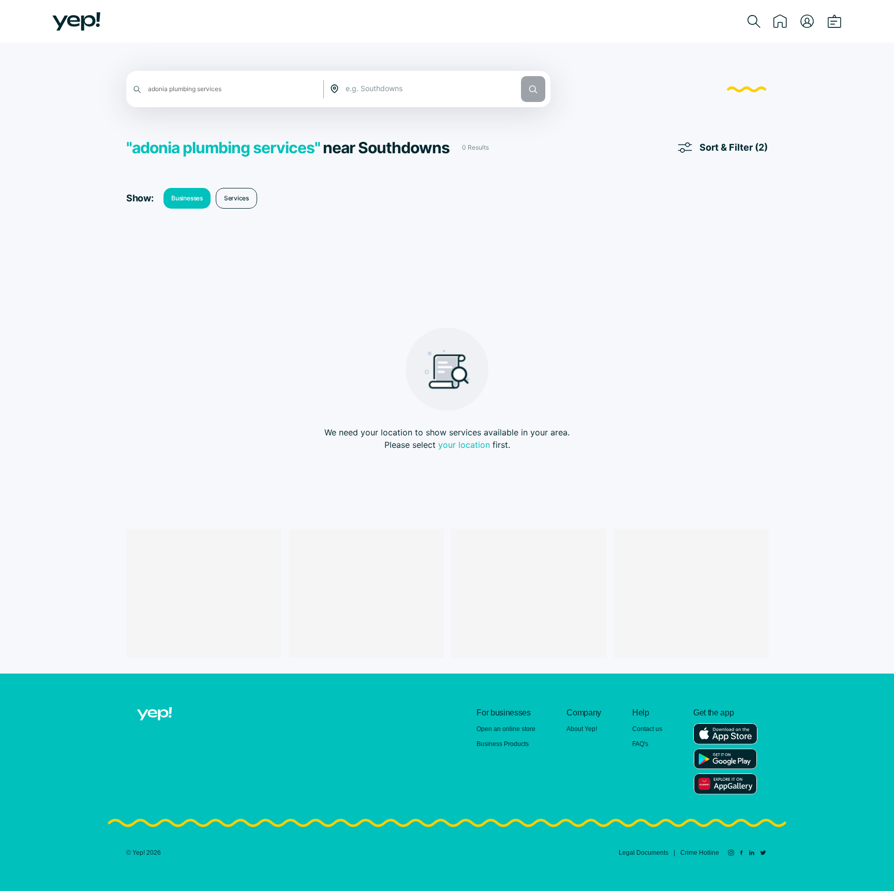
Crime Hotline (699, 852)
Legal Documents (643, 852)
